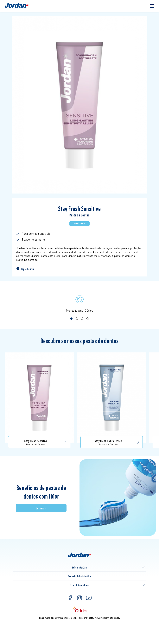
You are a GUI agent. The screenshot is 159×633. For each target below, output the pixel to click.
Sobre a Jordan (79, 567)
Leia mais (41, 508)
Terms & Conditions (79, 585)
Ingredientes (27, 268)
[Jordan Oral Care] (17, 7)
